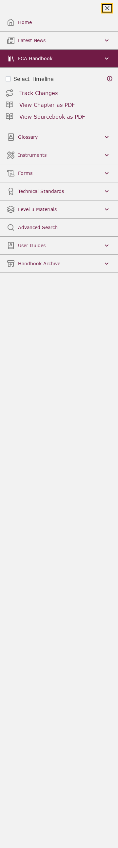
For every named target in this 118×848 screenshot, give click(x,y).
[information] (109, 79)
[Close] (107, 8)
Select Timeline (33, 79)
